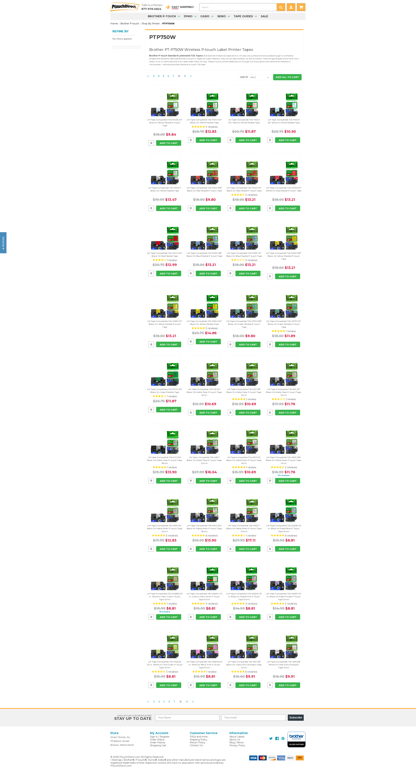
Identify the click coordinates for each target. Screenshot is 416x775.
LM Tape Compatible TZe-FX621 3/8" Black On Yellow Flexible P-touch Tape (283, 256)
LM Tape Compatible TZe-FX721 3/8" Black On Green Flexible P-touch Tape (244, 324)
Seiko (221, 16)
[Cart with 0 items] (301, 7)
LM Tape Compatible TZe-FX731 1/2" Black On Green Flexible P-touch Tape (283, 324)
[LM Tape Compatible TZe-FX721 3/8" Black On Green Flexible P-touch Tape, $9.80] (244, 307)
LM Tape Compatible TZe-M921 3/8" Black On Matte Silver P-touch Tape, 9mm (284, 460)
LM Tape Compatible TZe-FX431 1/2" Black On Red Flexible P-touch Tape (244, 189)
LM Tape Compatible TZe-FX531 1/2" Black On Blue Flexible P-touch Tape (244, 254)
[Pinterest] (283, 738)
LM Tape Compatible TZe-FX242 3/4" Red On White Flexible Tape (244, 121)
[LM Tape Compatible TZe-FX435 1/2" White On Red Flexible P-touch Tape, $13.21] (284, 173)
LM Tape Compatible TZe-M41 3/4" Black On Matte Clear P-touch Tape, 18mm (164, 460)
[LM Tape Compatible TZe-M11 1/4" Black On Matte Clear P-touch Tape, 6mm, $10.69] (204, 375)
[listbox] (260, 77)
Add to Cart (169, 143)
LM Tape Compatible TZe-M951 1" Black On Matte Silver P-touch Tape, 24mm (244, 528)
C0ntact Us (196, 745)
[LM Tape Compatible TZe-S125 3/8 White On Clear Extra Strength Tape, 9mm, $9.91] (284, 647)
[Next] (190, 76)
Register (164, 736)
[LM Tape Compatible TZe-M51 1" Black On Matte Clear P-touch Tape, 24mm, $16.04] (204, 443)
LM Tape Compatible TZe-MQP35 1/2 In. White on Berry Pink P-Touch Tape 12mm (204, 664)
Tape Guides (243, 16)
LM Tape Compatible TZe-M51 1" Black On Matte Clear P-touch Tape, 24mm (204, 460)
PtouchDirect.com (121, 765)
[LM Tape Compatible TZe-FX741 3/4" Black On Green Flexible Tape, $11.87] (165, 375)
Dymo (188, 16)
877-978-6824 (151, 9)
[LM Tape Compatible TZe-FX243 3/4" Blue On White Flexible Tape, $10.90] (284, 105)
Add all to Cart (287, 77)
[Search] (281, 7)
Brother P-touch (162, 16)
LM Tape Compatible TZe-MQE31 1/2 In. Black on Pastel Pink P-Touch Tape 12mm (244, 596)
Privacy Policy (237, 745)
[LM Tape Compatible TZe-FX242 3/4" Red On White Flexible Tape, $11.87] (244, 105)
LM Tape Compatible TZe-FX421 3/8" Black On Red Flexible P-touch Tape (204, 189)
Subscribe (295, 717)
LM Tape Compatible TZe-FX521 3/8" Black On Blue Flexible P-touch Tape (204, 254)
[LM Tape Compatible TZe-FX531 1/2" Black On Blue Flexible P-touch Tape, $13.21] (244, 239)
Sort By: (244, 77)
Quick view (165, 101)
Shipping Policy (198, 739)
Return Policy (197, 742)
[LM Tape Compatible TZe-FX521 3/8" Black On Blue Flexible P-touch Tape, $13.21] (204, 239)
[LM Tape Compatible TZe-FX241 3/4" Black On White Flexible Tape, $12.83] (204, 105)
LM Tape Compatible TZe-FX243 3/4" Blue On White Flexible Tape (284, 121)
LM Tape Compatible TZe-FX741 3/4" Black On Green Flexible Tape (164, 390)
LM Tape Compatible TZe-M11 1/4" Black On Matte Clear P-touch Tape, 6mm (204, 392)
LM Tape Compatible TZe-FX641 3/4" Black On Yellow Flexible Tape (204, 322)
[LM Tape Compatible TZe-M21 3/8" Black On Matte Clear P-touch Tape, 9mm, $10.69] (244, 375)
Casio (204, 16)
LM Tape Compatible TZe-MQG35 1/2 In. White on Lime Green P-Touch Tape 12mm (165, 664)
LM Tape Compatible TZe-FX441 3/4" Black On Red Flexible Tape (164, 254)
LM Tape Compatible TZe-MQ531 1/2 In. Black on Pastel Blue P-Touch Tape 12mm (283, 528)
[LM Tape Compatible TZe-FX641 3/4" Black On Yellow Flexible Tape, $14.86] (204, 307)
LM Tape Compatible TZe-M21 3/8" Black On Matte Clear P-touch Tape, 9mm (244, 392)
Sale (264, 16)
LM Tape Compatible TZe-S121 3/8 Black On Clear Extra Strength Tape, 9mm (244, 664)
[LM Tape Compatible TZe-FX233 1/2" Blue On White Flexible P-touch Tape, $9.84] (165, 105)
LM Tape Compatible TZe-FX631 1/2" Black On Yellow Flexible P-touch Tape (164, 324)
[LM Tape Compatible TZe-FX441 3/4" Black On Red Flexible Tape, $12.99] (165, 239)
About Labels (236, 736)
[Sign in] (291, 7)
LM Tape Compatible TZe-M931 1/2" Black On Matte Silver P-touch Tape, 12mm (165, 528)
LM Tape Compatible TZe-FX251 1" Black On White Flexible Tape (164, 189)
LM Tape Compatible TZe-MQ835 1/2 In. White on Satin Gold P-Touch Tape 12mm (164, 596)
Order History (157, 742)
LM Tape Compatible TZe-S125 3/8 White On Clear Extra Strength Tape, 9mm (283, 664)
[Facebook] (277, 738)
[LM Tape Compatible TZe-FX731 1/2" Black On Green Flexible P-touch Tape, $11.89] (284, 307)
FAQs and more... (199, 736)
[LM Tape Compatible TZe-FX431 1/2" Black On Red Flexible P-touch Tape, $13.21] (244, 173)
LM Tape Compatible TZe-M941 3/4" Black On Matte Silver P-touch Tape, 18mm (204, 528)
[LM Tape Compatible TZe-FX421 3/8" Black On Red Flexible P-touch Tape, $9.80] (204, 173)
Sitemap (117, 759)
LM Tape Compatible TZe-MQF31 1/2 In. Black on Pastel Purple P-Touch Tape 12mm (283, 596)
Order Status (157, 739)
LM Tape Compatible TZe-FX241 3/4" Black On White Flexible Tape (204, 121)
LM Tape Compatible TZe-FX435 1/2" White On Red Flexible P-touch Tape (283, 189)
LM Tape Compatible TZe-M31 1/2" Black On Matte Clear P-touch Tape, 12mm (283, 392)
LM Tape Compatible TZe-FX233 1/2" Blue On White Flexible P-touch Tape (164, 122)
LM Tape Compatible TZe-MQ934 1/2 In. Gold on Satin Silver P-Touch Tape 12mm (204, 596)
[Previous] (149, 76)
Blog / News (236, 742)
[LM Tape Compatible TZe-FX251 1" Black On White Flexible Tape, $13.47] (165, 173)
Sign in (154, 736)
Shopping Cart (158, 745)
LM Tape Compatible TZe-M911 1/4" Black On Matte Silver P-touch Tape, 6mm (244, 460)
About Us (234, 739)
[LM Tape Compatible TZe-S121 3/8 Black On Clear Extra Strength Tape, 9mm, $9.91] (244, 647)
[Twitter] (271, 738)
